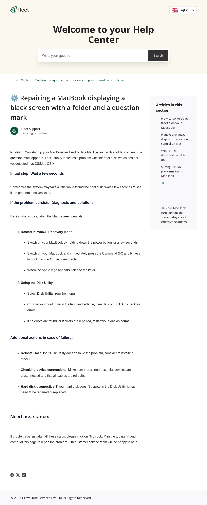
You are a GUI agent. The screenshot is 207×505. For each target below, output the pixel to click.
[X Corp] (18, 475)
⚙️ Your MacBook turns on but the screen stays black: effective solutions (174, 215)
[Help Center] (19, 12)
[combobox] (183, 10)
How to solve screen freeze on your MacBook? (175, 122)
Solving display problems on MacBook (171, 171)
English (184, 10)
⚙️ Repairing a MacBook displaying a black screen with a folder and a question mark (175, 192)
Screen (121, 80)
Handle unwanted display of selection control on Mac (174, 139)
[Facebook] (12, 475)
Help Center (22, 80)
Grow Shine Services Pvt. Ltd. (42, 498)
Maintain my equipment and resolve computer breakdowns (73, 80)
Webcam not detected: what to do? (173, 155)
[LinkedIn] (24, 475)
